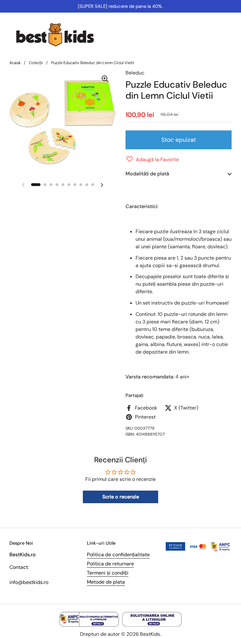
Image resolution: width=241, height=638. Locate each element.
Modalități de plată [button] (147, 173)
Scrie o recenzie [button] (120, 496)
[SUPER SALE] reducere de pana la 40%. (120, 6)
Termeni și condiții (107, 572)
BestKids (150, 634)
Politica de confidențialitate (118, 554)
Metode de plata (106, 582)
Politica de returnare (110, 563)
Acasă (14, 62)
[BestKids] (60, 34)
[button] (152, 160)
